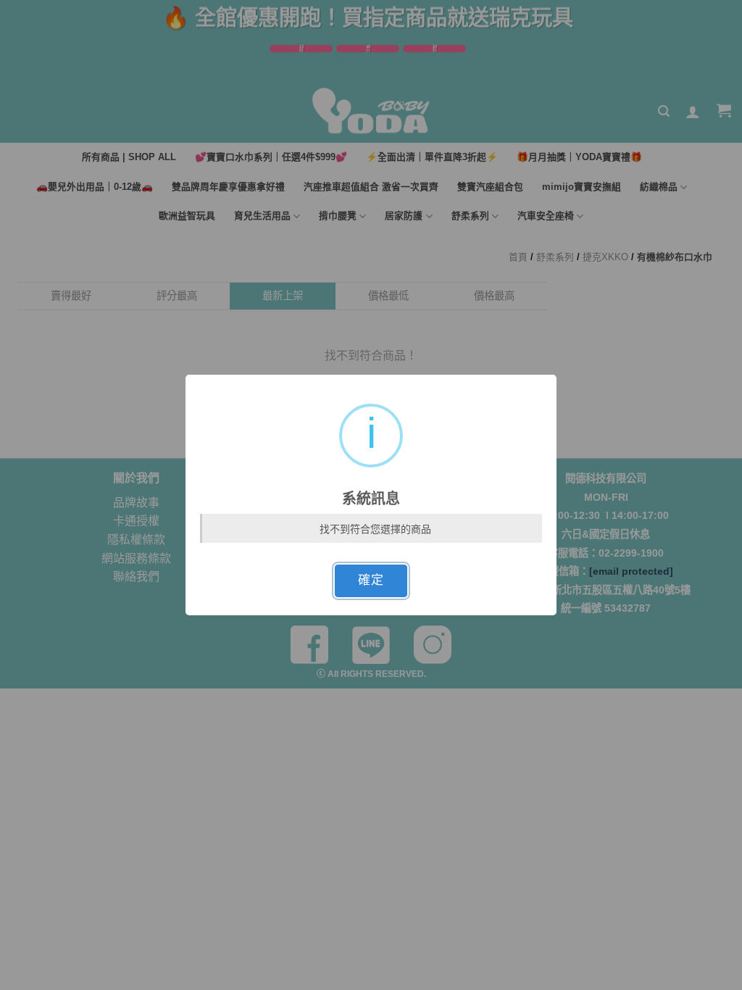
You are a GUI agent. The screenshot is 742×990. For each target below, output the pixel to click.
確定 (370, 580)
